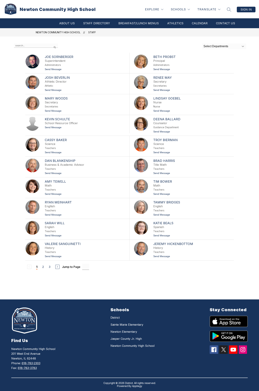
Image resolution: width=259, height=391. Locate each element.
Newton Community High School (58, 32)
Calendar (200, 23)
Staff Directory (96, 23)
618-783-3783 (27, 368)
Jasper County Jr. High (126, 338)
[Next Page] (57, 267)
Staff (92, 32)
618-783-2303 (31, 363)
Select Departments (216, 46)
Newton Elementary (123, 331)
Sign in (246, 9)
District (115, 317)
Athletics (175, 23)
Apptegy (137, 385)
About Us (67, 23)
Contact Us (225, 23)
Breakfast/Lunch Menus (138, 23)
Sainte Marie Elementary (126, 324)
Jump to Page (71, 267)
